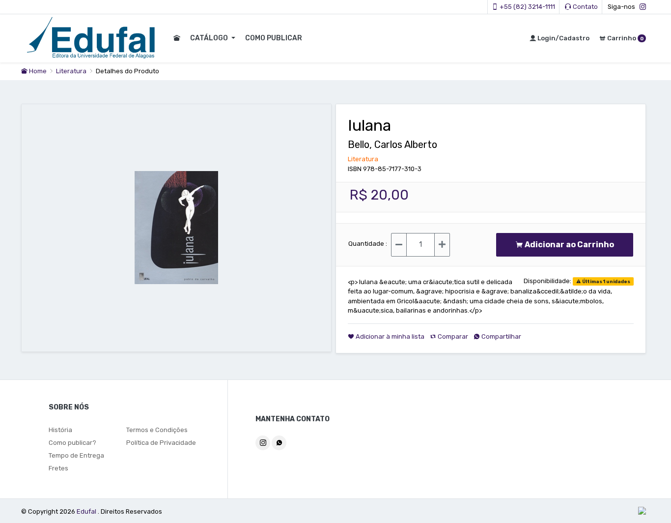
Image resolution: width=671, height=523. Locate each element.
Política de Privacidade (161, 442)
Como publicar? (72, 442)
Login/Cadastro (562, 38)
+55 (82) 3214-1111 (526, 6)
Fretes (58, 468)
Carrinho (624, 38)
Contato (584, 6)
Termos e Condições (157, 430)
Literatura (72, 71)
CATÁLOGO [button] (209, 38)
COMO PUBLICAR (273, 38)
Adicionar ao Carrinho (571, 244)
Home (37, 71)
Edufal (87, 511)
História (60, 430)
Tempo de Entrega (76, 455)
